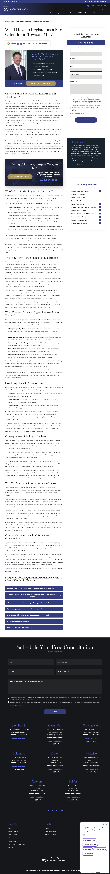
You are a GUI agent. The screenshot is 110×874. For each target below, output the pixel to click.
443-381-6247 (76, 793)
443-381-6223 (22, 763)
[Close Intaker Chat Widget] (106, 824)
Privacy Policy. (65, 870)
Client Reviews (13, 831)
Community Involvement (16, 844)
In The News (12, 841)
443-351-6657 (22, 735)
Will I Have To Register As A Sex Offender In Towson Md (32, 21)
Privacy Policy (74, 113)
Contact (11, 847)
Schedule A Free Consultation (20, 176)
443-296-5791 (99, 5)
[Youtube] (62, 810)
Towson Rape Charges (78, 210)
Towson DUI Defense (78, 194)
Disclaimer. (57, 870)
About (10, 828)
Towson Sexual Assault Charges (82, 214)
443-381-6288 (58, 765)
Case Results (12, 834)
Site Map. (73, 870)
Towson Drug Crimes (78, 197)
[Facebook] (48, 810)
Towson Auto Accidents (79, 223)
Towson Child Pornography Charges (83, 207)
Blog (9, 838)
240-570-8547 (94, 765)
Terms (82, 113)
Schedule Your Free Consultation (40, 83)
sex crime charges (46, 141)
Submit (86, 120)
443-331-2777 (58, 737)
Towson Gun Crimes (78, 201)
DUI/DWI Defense (50, 834)
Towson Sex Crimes (77, 204)
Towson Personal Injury (79, 220)
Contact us (9, 568)
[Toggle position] (103, 824)
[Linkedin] (57, 810)
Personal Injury (49, 828)
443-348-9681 (94, 735)
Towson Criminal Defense (80, 191)
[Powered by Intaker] (98, 872)
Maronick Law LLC (10, 21)
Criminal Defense (50, 831)
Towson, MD (36, 262)
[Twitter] (53, 810)
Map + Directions (18, 738)
